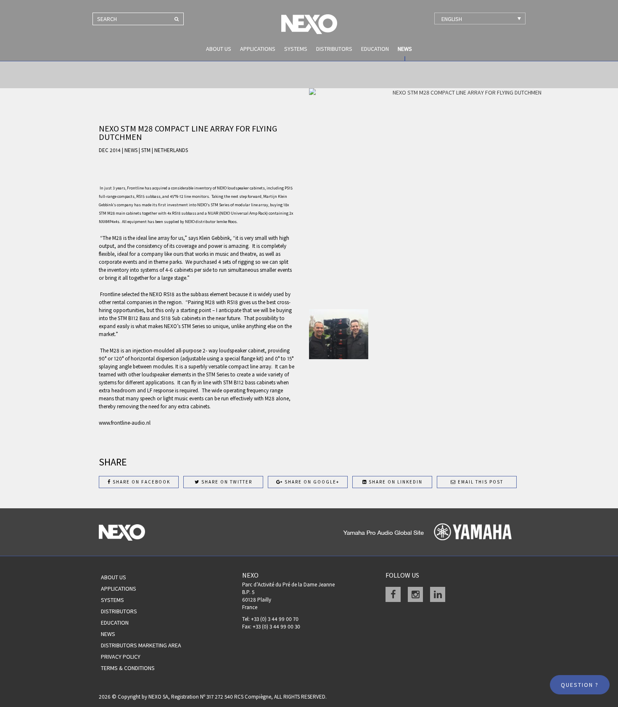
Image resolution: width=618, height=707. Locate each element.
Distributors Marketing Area (141, 645)
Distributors (334, 49)
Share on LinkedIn (395, 482)
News (405, 49)
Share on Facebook (140, 482)
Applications (257, 49)
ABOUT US (218, 49)
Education (375, 49)
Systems (295, 49)
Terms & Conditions (128, 668)
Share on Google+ (311, 482)
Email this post (479, 482)
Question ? (580, 685)
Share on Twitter (226, 482)
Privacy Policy (120, 656)
